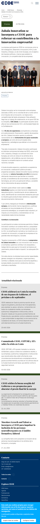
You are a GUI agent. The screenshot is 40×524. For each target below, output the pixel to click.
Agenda (3, 490)
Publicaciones (5, 493)
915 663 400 (7, 464)
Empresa (19, 10)
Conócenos (4, 498)
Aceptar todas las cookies (10, 520)
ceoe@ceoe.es (9, 466)
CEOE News (10, 10)
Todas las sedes (6, 474)
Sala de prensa (5, 495)
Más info (3, 516)
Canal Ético (4, 500)
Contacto (4, 479)
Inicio (2, 10)
